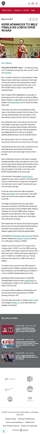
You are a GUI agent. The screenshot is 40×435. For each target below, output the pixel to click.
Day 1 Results (6, 63)
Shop (25, 3)
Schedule (17, 10)
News (33, 10)
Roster (26, 10)
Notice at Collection (29, 426)
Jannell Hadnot (29, 280)
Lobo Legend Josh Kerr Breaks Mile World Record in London (26, 357)
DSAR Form (29, 422)
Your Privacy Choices (11, 426)
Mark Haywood (27, 236)
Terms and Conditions (14, 422)
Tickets (22, 3)
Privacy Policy (10, 419)
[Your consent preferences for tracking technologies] (4, 431)
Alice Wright (15, 102)
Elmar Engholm (15, 236)
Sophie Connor (27, 176)
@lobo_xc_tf (17, 303)
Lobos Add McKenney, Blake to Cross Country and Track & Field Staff (26, 330)
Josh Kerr (7, 73)
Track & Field (20, 325)
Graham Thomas (23, 238)
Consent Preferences (26, 419)
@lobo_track (32, 300)
